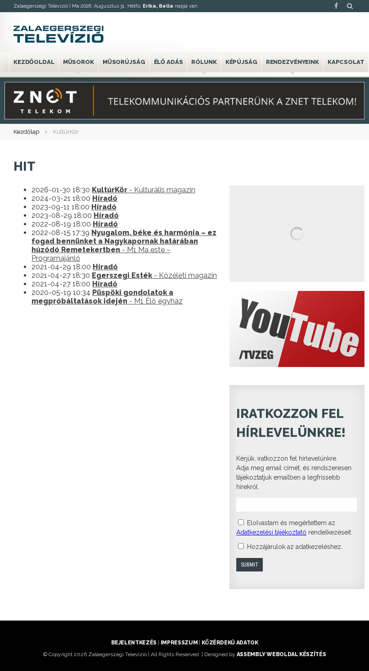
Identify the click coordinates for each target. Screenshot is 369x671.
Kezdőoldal (34, 62)
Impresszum (179, 642)
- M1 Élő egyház (107, 296)
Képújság (241, 62)
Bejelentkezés (134, 642)
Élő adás (168, 62)
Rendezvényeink (292, 62)
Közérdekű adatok (230, 642)
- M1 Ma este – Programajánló (124, 245)
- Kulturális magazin (143, 190)
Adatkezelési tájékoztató (271, 532)
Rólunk (203, 62)
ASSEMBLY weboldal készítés (281, 654)
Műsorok (78, 62)
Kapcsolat (346, 62)
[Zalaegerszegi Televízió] (58, 34)
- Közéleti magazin (154, 275)
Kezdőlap (26, 131)
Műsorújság (124, 62)
